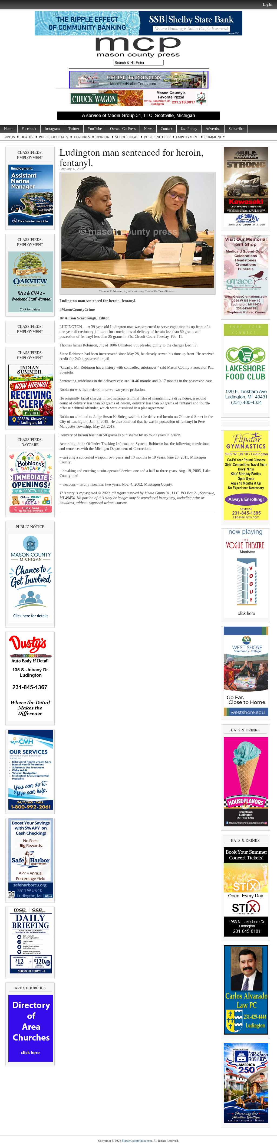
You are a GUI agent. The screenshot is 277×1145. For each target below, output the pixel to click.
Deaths (27, 137)
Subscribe (236, 129)
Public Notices (157, 137)
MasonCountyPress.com (137, 1140)
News (148, 129)
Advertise (213, 129)
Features (82, 137)
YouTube (95, 129)
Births (9, 137)
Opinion (103, 137)
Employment (187, 137)
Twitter (73, 129)
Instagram (52, 129)
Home (8, 129)
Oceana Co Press (123, 129)
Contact (166, 129)
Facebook (29, 129)
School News (126, 137)
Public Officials (53, 137)
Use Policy (189, 129)
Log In (267, 4)
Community (215, 137)
